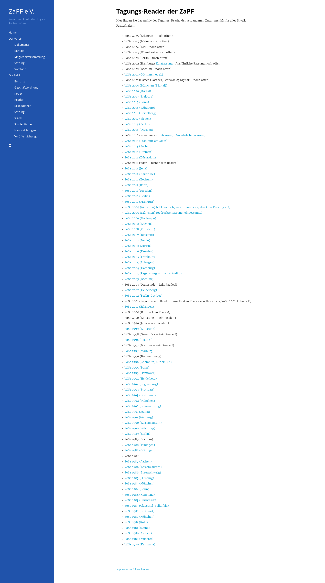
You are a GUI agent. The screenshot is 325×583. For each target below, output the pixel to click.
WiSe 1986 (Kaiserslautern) (143, 467)
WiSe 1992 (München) (140, 400)
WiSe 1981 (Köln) (136, 522)
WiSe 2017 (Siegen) (138, 118)
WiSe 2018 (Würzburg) (140, 107)
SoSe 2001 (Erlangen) (139, 306)
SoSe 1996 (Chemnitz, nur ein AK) (148, 362)
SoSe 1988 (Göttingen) (140, 450)
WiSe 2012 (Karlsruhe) (140, 174)
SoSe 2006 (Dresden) (139, 251)
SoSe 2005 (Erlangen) (139, 262)
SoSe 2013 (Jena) (136, 168)
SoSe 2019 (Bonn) (137, 102)
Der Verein (16, 38)
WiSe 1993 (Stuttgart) (139, 389)
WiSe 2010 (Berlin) (137, 196)
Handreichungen (25, 130)
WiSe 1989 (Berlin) (137, 433)
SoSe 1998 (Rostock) (139, 339)
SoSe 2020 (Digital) (138, 91)
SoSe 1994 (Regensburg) (141, 384)
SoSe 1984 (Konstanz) (140, 494)
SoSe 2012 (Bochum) (139, 179)
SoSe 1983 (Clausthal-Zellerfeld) (147, 505)
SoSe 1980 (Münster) (139, 539)
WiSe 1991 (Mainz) (137, 411)
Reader (19, 100)
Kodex (18, 93)
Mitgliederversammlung (29, 57)
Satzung (19, 63)
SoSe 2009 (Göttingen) (140, 218)
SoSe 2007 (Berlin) (137, 240)
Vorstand (20, 69)
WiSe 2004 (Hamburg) (140, 268)
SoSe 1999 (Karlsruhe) (140, 328)
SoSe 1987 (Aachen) (138, 461)
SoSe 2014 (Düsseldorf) (140, 157)
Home (13, 32)
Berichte (19, 81)
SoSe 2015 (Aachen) (138, 146)
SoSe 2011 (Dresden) (138, 190)
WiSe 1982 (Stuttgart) (139, 511)
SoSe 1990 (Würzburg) (140, 428)
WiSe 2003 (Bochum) (139, 279)
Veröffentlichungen (26, 136)
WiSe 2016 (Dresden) (139, 129)
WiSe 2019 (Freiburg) (139, 96)
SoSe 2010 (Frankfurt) (139, 201)
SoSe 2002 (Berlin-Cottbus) (143, 295)
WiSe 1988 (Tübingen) (140, 445)
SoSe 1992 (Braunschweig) (143, 406)
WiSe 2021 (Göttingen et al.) (144, 74)
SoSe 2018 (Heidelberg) (140, 113)
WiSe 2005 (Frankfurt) (140, 256)
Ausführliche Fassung (189, 135)
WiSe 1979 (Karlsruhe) (140, 544)
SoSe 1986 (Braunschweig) (143, 472)
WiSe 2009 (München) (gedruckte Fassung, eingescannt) (163, 212)
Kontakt (19, 51)
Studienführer (23, 124)
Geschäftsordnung (26, 87)
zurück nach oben (139, 569)
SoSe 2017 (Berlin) (137, 124)
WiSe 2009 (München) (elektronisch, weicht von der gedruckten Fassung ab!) (177, 207)
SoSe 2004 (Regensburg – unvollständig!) (153, 273)
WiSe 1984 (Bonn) (137, 489)
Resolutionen (22, 106)
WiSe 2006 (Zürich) (138, 245)
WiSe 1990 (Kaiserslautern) (143, 422)
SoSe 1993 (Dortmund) (140, 395)
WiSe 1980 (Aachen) (138, 533)
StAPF (18, 118)
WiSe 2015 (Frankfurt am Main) (146, 141)
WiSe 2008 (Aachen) (138, 223)
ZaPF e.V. (22, 11)
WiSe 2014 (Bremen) (138, 152)
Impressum (122, 569)
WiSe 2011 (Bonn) (136, 185)
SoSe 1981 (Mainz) (137, 528)
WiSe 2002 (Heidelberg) (141, 290)
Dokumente (21, 45)
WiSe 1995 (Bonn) (137, 367)
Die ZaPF (14, 75)
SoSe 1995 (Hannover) (140, 373)
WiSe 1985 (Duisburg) (139, 478)
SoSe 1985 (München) (140, 483)
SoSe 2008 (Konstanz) (140, 229)
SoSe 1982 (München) (140, 516)
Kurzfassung (164, 63)
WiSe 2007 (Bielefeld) (139, 234)
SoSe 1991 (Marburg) (139, 417)
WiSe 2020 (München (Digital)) (146, 85)
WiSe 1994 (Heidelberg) (141, 378)
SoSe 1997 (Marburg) (139, 351)
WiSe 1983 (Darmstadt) (140, 500)
